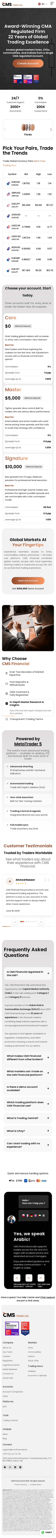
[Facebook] (5, 1467)
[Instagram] (10, 1467)
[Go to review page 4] (30, 921)
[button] (51, 129)
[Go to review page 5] (33, 921)
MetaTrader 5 (28, 744)
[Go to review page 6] (35, 921)
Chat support (47, 1297)
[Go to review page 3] (28, 921)
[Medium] (20, 1467)
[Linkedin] (15, 1467)
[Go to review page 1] (22, 921)
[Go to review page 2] (26, 921)
